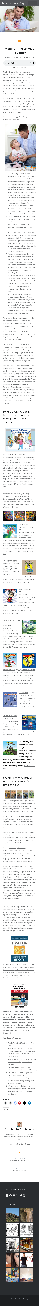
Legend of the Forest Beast (18, 832)
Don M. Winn (15, 57)
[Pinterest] (20, 1195)
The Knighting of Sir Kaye (18, 801)
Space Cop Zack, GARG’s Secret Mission (16, 496)
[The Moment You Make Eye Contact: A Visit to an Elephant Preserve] (26, 1215)
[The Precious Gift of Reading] (26, 1275)
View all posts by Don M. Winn (19, 1144)
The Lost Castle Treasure (18, 816)
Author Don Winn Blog (13, 3)
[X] (17, 1195)
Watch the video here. (10, 507)
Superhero (22, 589)
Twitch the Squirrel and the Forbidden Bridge (26, 744)
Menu (33, 3)
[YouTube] (13, 1195)
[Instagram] (24, 1195)
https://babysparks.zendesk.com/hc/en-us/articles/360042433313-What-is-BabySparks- (22, 1091)
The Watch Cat (23, 693)
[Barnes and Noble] (11, 1299)
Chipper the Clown (9, 670)
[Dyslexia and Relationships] (26, 1260)
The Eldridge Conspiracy (17, 848)
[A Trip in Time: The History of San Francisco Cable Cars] (26, 1245)
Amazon (9, 1030)
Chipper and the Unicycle (26, 670)
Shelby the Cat (7, 620)
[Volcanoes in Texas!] (12, 1215)
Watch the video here (22, 582)
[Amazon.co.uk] (19, 1299)
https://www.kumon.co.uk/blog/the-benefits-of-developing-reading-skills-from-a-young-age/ (21, 1080)
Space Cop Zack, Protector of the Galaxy (16, 494)
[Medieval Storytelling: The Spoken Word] (26, 1230)
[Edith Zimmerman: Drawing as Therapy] (12, 1245)
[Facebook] (10, 1195)
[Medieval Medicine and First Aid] (12, 1230)
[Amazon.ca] (23, 1299)
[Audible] (27, 1299)
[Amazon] (7, 1195)
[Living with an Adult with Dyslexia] (12, 1260)
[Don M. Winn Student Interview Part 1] (12, 1275)
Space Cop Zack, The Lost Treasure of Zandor (18, 499)
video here (24, 680)
